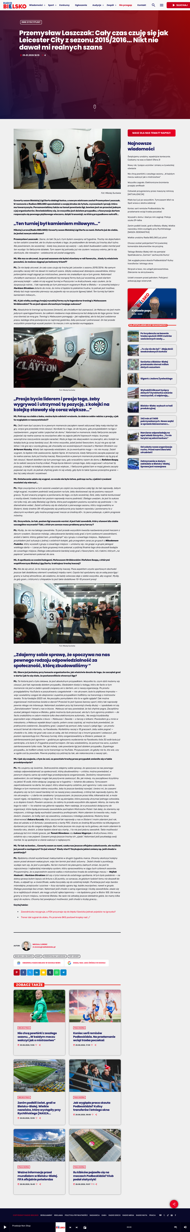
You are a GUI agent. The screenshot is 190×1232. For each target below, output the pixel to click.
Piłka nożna (79, 1028)
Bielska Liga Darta (24, 956)
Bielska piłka (24, 1028)
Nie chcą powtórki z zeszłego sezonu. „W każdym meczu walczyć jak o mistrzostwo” (37, 1036)
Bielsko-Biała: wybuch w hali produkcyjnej (156, 407)
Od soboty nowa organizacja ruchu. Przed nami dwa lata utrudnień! (156, 449)
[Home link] (14, 5)
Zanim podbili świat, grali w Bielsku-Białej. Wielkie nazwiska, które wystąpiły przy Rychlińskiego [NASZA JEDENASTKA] (39, 1110)
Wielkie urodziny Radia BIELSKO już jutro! (147, 237)
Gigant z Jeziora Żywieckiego (156, 378)
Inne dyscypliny (31, 22)
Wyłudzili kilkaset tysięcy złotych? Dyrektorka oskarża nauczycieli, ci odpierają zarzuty (156, 394)
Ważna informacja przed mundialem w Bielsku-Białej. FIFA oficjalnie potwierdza (38, 1175)
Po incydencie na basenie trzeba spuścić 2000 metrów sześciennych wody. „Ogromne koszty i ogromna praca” (156, 339)
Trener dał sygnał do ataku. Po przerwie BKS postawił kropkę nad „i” (55, 917)
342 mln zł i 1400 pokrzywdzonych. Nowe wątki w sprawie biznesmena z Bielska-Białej (157, 422)
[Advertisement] (95, 81)
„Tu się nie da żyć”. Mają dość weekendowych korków (156, 350)
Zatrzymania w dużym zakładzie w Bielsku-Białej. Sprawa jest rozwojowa (155, 464)
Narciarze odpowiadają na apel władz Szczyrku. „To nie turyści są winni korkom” (156, 435)
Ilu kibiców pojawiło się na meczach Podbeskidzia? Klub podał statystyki (93, 1175)
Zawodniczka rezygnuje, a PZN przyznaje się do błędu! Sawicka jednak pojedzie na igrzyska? (68, 911)
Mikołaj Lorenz (40, 944)
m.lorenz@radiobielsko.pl (44, 947)
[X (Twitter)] (164, 1215)
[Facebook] (175, 1215)
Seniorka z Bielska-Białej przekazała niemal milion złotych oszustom (154, 364)
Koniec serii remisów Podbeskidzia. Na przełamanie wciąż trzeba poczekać (94, 1036)
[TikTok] (168, 1215)
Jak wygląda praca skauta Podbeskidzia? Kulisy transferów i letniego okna (91, 1106)
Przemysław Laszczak (55, 956)
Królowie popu (142, 311)
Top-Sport (74, 956)
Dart (38, 956)
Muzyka (136, 305)
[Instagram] (172, 1215)
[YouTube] (160, 1215)
